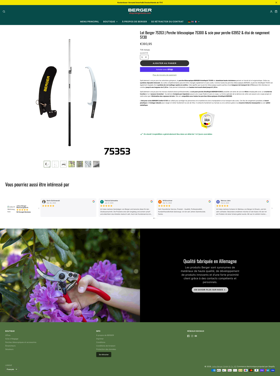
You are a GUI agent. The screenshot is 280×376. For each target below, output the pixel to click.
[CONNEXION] (271, 11)
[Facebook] (188, 336)
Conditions (100, 342)
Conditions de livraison (105, 346)
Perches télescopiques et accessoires (20, 342)
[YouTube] (196, 336)
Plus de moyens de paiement (165, 75)
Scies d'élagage (11, 339)
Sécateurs (9, 349)
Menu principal (89, 21)
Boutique (109, 21)
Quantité (144, 53)
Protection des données (106, 349)
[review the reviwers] (94, 202)
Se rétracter (104, 354)
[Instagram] (192, 336)
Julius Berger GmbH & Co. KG (224, 366)
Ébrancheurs (10, 346)
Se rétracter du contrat (167, 21)
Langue (8, 365)
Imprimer (100, 339)
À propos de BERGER (134, 21)
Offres (7, 335)
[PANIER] (276, 11)
